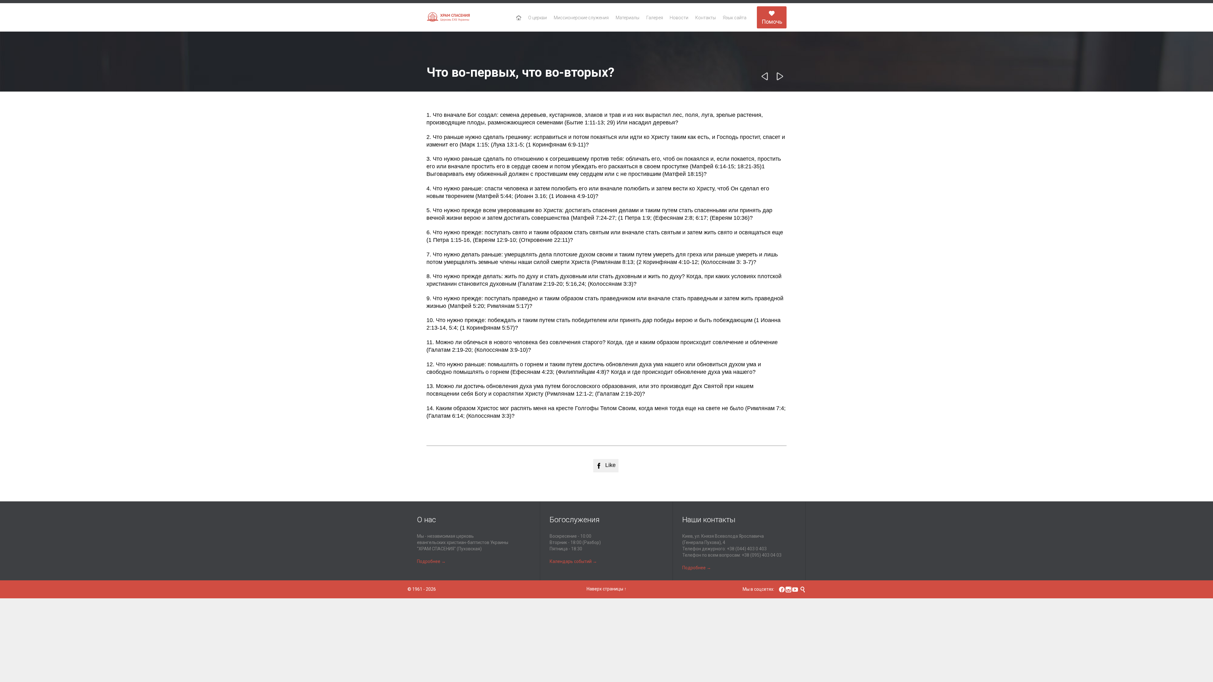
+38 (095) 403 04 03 (762, 555)
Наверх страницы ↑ (606, 588)
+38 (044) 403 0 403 (747, 548)
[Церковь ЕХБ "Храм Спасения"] (448, 17)
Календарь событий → (573, 561)
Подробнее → (431, 561)
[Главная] (519, 18)
